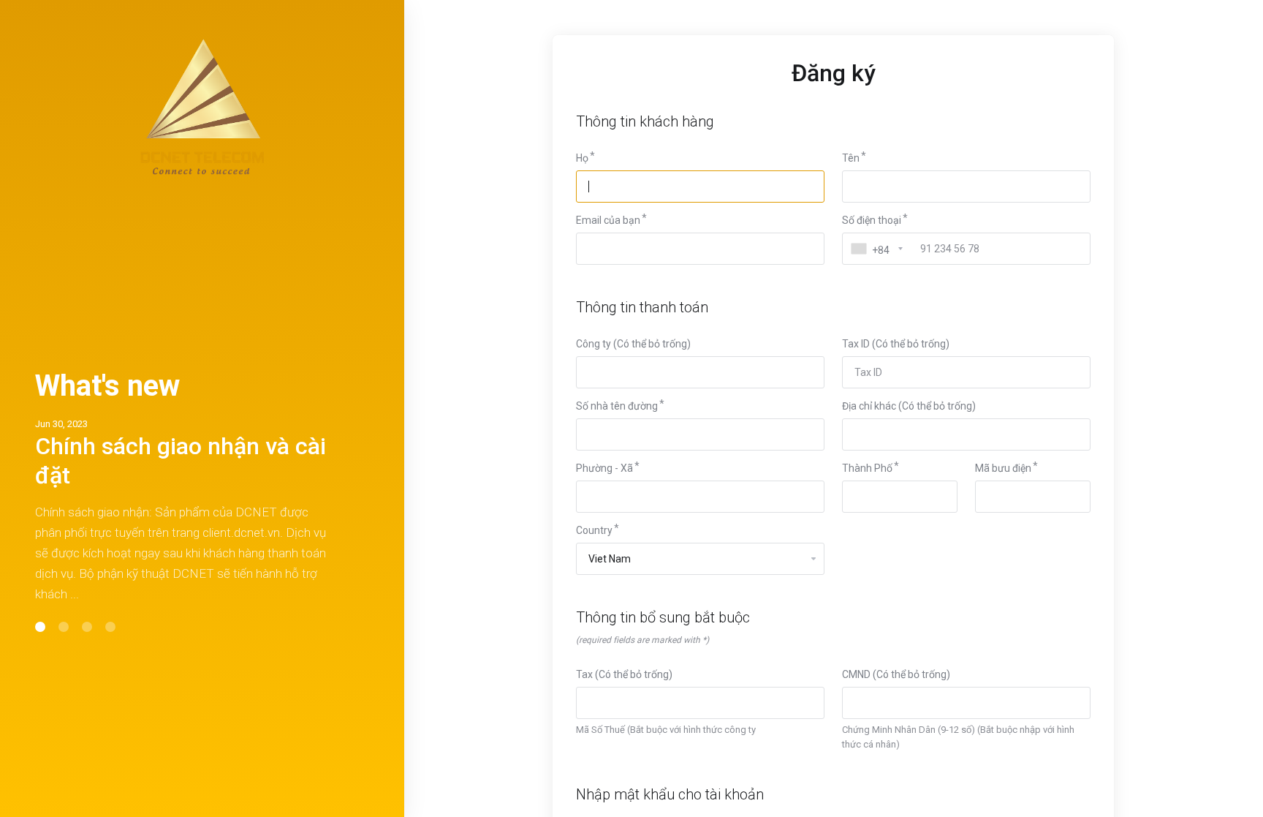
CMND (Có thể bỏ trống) (896, 674)
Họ (582, 158)
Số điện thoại (871, 220)
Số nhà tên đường (617, 406)
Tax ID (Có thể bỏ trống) (895, 344)
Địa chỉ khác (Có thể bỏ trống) (909, 406)
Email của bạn (608, 220)
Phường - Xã (604, 468)
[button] (40, 627)
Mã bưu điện (1003, 468)
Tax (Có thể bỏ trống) (624, 674)
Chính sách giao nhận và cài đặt (180, 460)
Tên (851, 158)
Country (594, 530)
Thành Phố (867, 468)
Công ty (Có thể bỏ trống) (633, 344)
